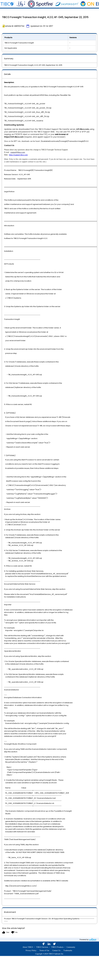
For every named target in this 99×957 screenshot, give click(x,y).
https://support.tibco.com (18, 155)
